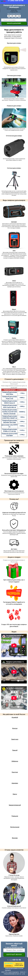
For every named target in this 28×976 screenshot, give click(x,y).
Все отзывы (8, 965)
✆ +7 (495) (14, 960)
